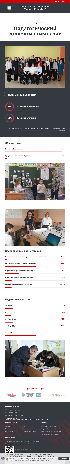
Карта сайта (9, 431)
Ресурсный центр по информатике (51, 429)
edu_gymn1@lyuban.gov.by (15, 415)
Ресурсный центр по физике (49, 434)
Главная (29, 23)
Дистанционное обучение (49, 426)
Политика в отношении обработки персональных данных (22, 441)
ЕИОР (23, 426)
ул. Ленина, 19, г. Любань (15, 410)
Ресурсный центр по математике (51, 431)
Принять (64, 458)
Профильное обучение (29, 431)
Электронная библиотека (29, 429)
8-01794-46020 (12, 412)
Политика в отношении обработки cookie (17, 444)
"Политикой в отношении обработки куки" (21, 460)
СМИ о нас (8, 429)
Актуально (8, 426)
